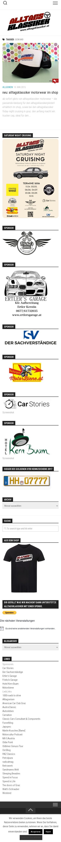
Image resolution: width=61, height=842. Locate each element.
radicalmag (7, 761)
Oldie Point (7, 742)
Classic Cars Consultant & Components (21, 718)
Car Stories (8, 668)
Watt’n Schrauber (10, 789)
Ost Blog (6, 750)
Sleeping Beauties (11, 773)
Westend (6, 793)
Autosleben (8, 711)
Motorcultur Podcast (12, 734)
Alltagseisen (8, 699)
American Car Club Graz (14, 703)
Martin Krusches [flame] (13, 730)
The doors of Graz (11, 785)
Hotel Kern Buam (10, 683)
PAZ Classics (8, 754)
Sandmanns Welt (10, 769)
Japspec (6, 726)
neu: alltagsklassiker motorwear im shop (30, 92)
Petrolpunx (7, 757)
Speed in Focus (10, 777)
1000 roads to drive (11, 695)
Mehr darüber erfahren (31, 837)
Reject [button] (48, 831)
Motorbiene (8, 687)
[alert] (30, 628)
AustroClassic (9, 707)
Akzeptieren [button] (36, 831)
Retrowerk (7, 765)
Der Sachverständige (12, 672)
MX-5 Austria (8, 738)
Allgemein (7, 87)
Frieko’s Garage (10, 679)
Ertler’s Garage (9, 675)
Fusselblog (7, 722)
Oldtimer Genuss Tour (12, 746)
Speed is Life (8, 781)
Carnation (7, 715)
